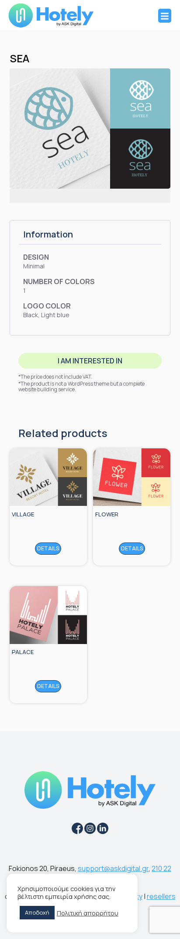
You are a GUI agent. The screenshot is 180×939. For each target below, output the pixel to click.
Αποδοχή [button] (37, 912)
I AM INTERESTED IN (90, 361)
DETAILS (48, 548)
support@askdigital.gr (113, 868)
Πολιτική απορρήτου (87, 913)
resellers (161, 896)
